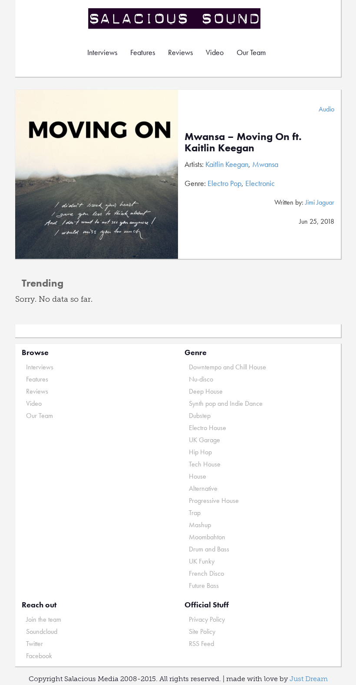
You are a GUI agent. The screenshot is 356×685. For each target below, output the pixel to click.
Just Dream (309, 679)
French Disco (206, 573)
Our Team (251, 52)
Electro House (207, 427)
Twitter (34, 643)
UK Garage (204, 439)
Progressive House (214, 500)
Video (215, 52)
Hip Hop (200, 452)
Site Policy (202, 631)
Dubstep (200, 415)
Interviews (102, 52)
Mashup (200, 524)
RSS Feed (201, 643)
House (197, 476)
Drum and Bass (209, 549)
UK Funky (201, 561)
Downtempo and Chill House (227, 367)
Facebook (39, 655)
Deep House (206, 391)
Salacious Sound (175, 18)
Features (142, 52)
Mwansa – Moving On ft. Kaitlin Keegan (243, 142)
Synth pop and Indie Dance (226, 403)
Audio (326, 109)
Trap (195, 512)
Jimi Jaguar (319, 202)
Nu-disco (201, 379)
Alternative (203, 488)
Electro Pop (224, 183)
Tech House (205, 464)
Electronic (260, 183)
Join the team (43, 619)
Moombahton (207, 536)
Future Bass (204, 585)
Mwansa (265, 164)
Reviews (180, 52)
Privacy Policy (207, 619)
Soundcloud (41, 631)
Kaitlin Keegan (226, 164)
